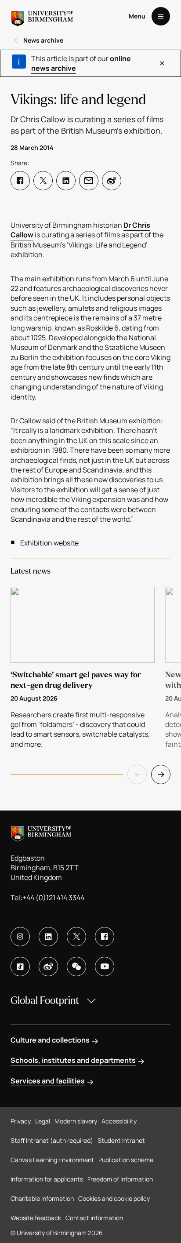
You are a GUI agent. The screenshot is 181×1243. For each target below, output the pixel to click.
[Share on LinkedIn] (66, 180)
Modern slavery (75, 1121)
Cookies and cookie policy (114, 1198)
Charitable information (42, 1198)
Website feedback (36, 1218)
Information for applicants (47, 1179)
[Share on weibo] (111, 180)
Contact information (94, 1218)
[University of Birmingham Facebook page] (104, 936)
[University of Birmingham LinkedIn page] (48, 936)
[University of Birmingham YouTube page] (104, 966)
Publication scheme (125, 1160)
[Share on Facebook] (20, 180)
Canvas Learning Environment (52, 1160)
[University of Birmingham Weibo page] (48, 966)
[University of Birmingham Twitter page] (76, 936)
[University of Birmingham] (42, 16)
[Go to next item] (160, 774)
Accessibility (119, 1121)
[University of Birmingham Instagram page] (20, 936)
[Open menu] (160, 16)
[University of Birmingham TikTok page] (20, 966)
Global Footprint (45, 1000)
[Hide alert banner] (162, 63)
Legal (42, 1121)
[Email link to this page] (88, 180)
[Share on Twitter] (43, 180)
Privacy (21, 1121)
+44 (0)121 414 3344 (53, 897)
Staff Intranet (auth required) (52, 1140)
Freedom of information (120, 1179)
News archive (43, 40)
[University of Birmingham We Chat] (76, 966)
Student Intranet (121, 1140)
